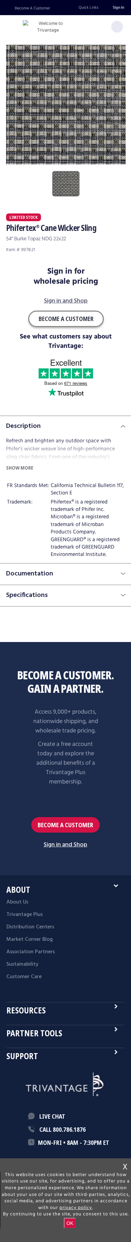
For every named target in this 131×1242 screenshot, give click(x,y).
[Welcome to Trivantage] (48, 27)
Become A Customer (32, 8)
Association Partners (30, 952)
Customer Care (24, 976)
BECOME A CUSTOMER (65, 825)
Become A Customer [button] (66, 319)
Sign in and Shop (66, 301)
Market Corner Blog (29, 939)
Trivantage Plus (24, 914)
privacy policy (75, 1207)
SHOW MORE (19, 468)
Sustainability (22, 964)
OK (70, 1223)
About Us (17, 902)
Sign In (118, 7)
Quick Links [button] (88, 7)
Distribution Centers (30, 927)
